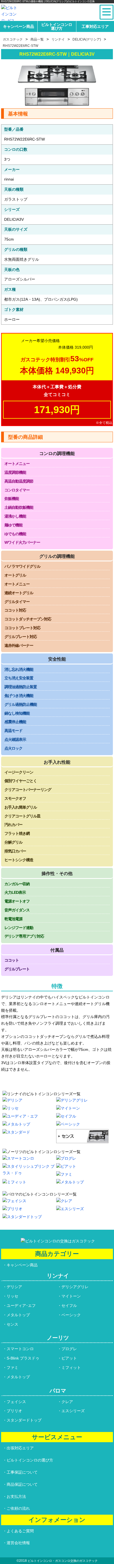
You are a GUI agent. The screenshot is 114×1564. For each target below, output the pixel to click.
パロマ (58, 1391)
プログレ (69, 1349)
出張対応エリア (20, 1448)
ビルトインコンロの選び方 (30, 1460)
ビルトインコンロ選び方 (56, 26)
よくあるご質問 (20, 1531)
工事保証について (22, 1472)
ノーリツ (58, 1338)
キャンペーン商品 (18, 26)
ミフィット (71, 1367)
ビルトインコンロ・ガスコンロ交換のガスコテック (63, 1560)
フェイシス (16, 1401)
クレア (67, 1401)
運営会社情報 (18, 1543)
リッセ (12, 1296)
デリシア (14, 1287)
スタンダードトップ (24, 1420)
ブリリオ (14, 1411)
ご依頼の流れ (18, 1508)
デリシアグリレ (75, 1287)
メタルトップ (18, 1315)
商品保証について (22, 1484)
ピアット (69, 1358)
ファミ (12, 1367)
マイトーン (71, 1296)
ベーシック (71, 1315)
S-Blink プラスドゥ (23, 1358)
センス (12, 1324)
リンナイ (58, 1276)
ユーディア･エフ (21, 1305)
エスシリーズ (73, 1411)
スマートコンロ (20, 1349)
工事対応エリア (95, 26)
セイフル (69, 1305)
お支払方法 (16, 1496)
